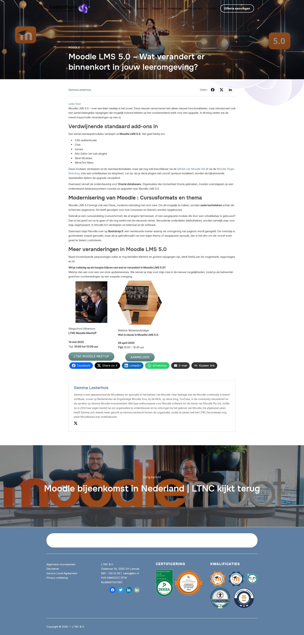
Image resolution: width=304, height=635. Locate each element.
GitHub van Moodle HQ (191, 169)
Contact (212, 8)
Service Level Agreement (61, 573)
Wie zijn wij (194, 8)
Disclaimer (52, 568)
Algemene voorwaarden (61, 564)
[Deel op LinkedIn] (230, 89)
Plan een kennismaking (229, 540)
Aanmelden (140, 357)
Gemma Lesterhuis (79, 89)
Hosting (142, 8)
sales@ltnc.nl (131, 573)
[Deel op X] (221, 89)
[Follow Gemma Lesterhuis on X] (75, 424)
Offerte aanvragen (237, 8)
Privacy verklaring (57, 577)
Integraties (175, 8)
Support (157, 8)
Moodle (126, 8)
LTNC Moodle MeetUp (91, 356)
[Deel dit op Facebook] (212, 89)
